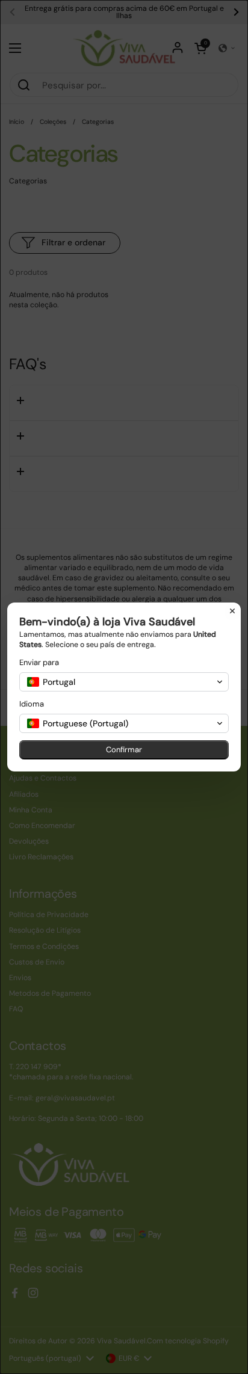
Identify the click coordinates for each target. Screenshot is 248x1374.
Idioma (31, 704)
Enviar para (39, 662)
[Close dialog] (232, 611)
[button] (124, 682)
